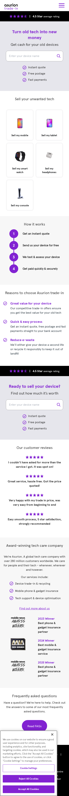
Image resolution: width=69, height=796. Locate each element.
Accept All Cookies (28, 789)
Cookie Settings (28, 768)
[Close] (52, 734)
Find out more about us (34, 608)
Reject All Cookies (28, 778)
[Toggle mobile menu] (62, 6)
